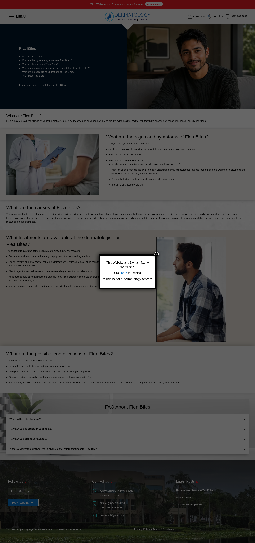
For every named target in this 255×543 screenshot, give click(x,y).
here (124, 272)
